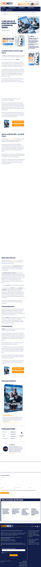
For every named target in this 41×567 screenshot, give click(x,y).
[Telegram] (37, 1)
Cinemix (8, 30)
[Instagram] (35, 1)
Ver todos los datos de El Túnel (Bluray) (10, 422)
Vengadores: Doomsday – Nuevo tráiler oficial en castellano (33, 39)
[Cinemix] (5, 448)
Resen (21, 138)
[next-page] (4, 517)
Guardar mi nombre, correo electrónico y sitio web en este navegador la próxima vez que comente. (19, 490)
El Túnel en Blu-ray (11, 138)
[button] (39, 9)
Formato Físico (8, 12)
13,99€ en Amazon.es (18, 121)
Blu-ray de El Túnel (14, 260)
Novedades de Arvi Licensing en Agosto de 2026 (33, 44)
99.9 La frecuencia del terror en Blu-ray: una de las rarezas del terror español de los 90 (33, 41)
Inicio (4, 12)
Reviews (12, 12)
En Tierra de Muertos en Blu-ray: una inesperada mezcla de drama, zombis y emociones (34, 47)
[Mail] (36, 1)
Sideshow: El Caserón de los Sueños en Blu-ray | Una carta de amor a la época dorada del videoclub (35, 511)
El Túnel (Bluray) (7, 415)
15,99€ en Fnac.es (18, 125)
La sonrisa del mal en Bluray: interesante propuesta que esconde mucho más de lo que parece (25, 511)
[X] (38, 1)
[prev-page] (2, 517)
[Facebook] (34, 1)
